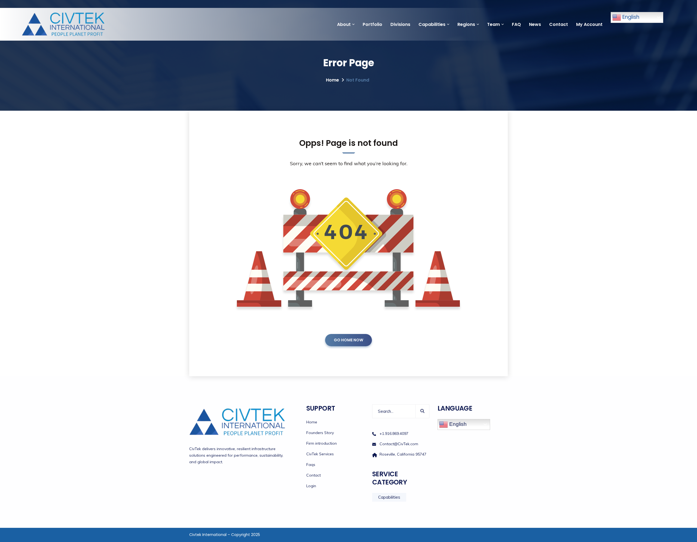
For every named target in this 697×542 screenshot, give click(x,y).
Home (332, 80)
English (630, 17)
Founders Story (320, 432)
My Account (589, 24)
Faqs (310, 464)
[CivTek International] (63, 24)
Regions (466, 24)
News (535, 24)
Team (493, 24)
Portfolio (372, 24)
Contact (558, 24)
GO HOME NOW (348, 340)
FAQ (516, 24)
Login (311, 485)
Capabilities (431, 24)
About (344, 24)
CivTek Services (320, 453)
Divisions (400, 24)
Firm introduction (321, 443)
